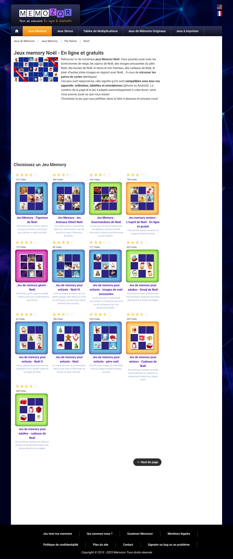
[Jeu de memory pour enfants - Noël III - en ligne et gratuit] (69, 266)
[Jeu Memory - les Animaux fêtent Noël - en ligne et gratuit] (69, 198)
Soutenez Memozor (140, 533)
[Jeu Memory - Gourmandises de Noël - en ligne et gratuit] (106, 198)
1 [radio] (17, 175)
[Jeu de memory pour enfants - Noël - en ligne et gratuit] (69, 337)
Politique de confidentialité (60, 544)
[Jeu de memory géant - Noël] (32, 266)
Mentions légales (179, 533)
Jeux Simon (65, 31)
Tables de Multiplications (100, 31)
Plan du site (100, 544)
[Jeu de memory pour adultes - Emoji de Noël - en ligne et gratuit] (143, 266)
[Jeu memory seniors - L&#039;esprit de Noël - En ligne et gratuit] (143, 198)
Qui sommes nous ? (99, 533)
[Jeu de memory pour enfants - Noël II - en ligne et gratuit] (32, 337)
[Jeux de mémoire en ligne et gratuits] (17, 31)
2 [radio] (19, 175)
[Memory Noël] (36, 69)
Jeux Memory (37, 31)
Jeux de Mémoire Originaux (147, 31)
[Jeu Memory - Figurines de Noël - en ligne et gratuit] (32, 198)
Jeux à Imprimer (187, 31)
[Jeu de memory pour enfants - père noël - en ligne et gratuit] (106, 337)
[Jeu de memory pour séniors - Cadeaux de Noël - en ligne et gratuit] (143, 337)
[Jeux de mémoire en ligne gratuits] (45, 15)
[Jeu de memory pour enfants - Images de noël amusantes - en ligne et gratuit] (106, 266)
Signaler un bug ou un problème (169, 544)
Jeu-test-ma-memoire (57, 533)
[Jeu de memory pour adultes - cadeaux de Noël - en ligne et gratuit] (32, 409)
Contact (128, 544)
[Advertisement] (87, 130)
